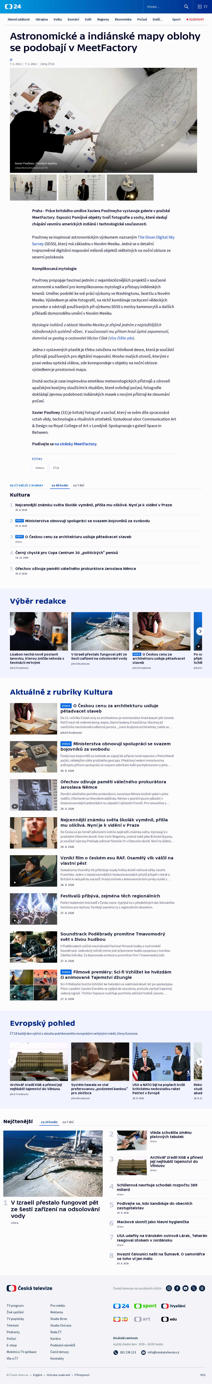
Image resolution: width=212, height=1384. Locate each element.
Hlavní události (19, 19)
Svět (88, 19)
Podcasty (13, 1332)
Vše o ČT (12, 1358)
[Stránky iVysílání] (173, 1306)
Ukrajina (42, 19)
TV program (15, 1305)
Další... (157, 19)
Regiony (103, 19)
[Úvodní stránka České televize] (30, 1288)
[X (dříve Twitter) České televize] (193, 1288)
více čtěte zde (121, 337)
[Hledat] (186, 6)
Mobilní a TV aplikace (21, 1352)
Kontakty (57, 1358)
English (37, 1375)
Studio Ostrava (60, 1325)
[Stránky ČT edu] (169, 1319)
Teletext (13, 1325)
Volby (58, 19)
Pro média (57, 1305)
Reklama (56, 1312)
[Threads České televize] (202, 1288)
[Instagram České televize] (169, 1288)
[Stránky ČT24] (121, 1306)
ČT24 (56, 468)
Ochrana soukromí (58, 1375)
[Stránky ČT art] (142, 1319)
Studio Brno (58, 1319)
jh (11, 59)
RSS (203, 1375)
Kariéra (55, 1338)
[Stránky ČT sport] (145, 1306)
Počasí (142, 19)
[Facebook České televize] (177, 1288)
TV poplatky (15, 1319)
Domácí (73, 19)
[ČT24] (13, 6)
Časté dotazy (59, 1352)
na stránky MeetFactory (75, 443)
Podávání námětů (62, 1345)
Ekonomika (123, 19)
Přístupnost (82, 1375)
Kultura (40, 468)
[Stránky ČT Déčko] (120, 1319)
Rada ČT (56, 1332)
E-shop (12, 1345)
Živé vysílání (15, 1312)
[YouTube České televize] (185, 1288)
